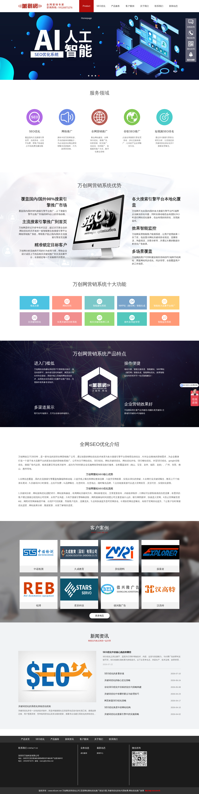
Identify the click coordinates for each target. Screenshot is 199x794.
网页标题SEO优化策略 (142, 700)
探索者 (160, 569)
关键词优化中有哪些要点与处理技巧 (142, 694)
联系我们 (159, 6)
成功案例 (84, 753)
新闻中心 (100, 753)
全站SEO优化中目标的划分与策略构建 (142, 687)
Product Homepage (86, 12)
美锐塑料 (120, 569)
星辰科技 (79, 605)
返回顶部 (191, 60)
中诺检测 (38, 569)
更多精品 (99, 615)
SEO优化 (101, 6)
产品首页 (25, 739)
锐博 (38, 605)
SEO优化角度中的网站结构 (142, 707)
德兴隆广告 (120, 605)
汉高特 (160, 605)
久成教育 (79, 569)
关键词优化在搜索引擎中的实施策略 (142, 714)
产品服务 (115, 6)
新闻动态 (173, 6)
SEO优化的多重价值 (142, 673)
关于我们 (144, 6)
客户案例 (130, 6)
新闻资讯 (69, 739)
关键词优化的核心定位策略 (142, 680)
